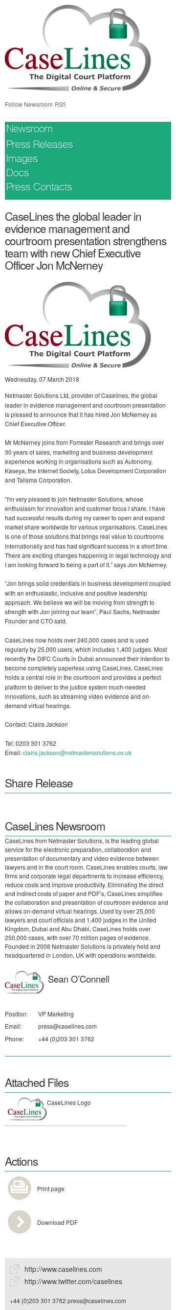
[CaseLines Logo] (78, 324)
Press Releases (39, 145)
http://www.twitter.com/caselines (73, 1281)
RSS (60, 104)
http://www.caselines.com (63, 1269)
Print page (51, 1188)
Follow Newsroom (29, 104)
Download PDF (57, 1222)
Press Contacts (39, 188)
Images (22, 160)
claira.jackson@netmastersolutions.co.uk (77, 752)
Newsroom (29, 130)
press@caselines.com (67, 1026)
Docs (17, 174)
